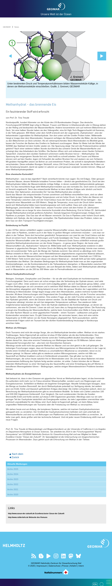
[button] (108, 582)
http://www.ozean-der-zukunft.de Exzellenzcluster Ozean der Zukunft (36, 514)
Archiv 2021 (12, 489)
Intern (81, 566)
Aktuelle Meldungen (17, 464)
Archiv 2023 (12, 479)
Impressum (42, 566)
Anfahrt (73, 566)
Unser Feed (33, 556)
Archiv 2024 (12, 474)
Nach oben (17, 454)
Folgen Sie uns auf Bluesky (78, 556)
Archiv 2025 (12, 469)
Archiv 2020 (12, 494)
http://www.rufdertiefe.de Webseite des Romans (27, 517)
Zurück (15, 457)
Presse (65, 566)
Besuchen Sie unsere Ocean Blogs (41, 556)
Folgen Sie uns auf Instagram (56, 556)
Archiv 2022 (12, 484)
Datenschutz (54, 566)
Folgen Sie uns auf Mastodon (71, 556)
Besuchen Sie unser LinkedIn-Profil (63, 556)
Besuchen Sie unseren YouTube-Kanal (48, 556)
